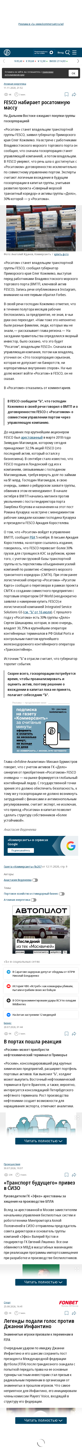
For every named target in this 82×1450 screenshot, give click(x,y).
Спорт (7, 1350)
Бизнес (7, 1023)
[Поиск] (68, 52)
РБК (32, 537)
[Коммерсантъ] (7, 52)
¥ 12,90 (42, 61)
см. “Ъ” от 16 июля (37, 612)
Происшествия (12, 1209)
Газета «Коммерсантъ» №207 (23, 866)
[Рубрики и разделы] (74, 52)
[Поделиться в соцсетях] (74, 94)
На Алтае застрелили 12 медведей (34, 1015)
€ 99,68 (30, 61)
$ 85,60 (18, 61)
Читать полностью (41, 1140)
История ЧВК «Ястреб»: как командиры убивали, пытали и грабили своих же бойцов (42, 988)
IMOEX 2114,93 (57, 61)
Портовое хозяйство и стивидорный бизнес (31, 893)
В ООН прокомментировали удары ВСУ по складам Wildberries (44, 1002)
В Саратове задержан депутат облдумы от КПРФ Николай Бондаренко (43, 973)
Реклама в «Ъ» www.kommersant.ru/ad (41, 24)
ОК (73, 73)
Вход (61, 52)
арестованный (32, 437)
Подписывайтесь (20, 850)
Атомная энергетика (15, 83)
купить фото (61, 254)
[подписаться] (36, 880)
